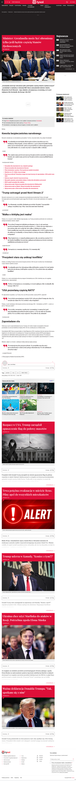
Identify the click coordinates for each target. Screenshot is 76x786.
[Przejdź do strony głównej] (36, 2)
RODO (12, 777)
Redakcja (23, 760)
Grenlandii (39, 121)
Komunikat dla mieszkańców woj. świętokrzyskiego (19, 166)
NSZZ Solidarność (16, 2)
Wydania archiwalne (7, 762)
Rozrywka (59, 5)
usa (18, 372)
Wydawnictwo (24, 758)
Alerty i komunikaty (48, 6)
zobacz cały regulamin (63, 772)
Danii (8, 121)
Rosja (25, 123)
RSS (21, 777)
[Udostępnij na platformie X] (53, 368)
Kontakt (22, 762)
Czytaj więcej (68, 69)
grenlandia (8, 372)
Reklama (23, 764)
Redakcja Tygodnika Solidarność (9, 756)
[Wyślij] (73, 759)
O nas (22, 756)
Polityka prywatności (5, 777)
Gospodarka (18, 5)
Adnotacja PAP (6, 764)
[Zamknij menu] (2, 2)
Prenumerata (70, 5)
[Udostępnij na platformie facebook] (51, 368)
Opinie (64, 5)
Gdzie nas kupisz (7, 760)
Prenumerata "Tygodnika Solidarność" (11, 758)
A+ (7, 2)
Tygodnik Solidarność (31, 6)
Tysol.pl (72, 777)
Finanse (24, 5)
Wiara (41, 5)
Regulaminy (17, 777)
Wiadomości (5, 5)
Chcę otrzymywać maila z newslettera (62, 763)
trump (13, 372)
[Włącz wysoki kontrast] (9, 2)
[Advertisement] (38, 24)
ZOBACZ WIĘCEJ (24, 372)
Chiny (29, 123)
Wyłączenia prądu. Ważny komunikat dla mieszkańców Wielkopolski (23, 184)
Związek (11, 5)
